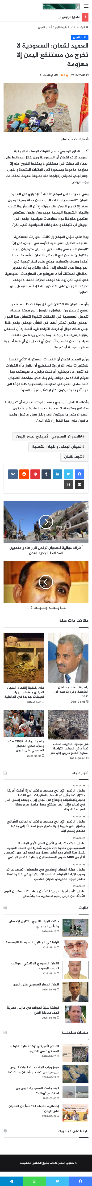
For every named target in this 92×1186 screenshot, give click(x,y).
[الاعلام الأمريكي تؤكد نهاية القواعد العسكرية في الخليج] (75, 1053)
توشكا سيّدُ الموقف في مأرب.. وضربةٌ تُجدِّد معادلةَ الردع (33, 1010)
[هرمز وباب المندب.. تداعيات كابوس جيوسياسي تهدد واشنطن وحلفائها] (75, 1074)
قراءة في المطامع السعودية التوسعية (32, 942)
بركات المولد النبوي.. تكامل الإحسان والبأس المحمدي (34, 924)
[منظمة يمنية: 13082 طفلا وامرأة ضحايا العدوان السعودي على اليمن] (24, 723)
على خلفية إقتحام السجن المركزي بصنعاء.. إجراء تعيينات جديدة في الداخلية (24, 692)
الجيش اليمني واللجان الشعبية (57, 447)
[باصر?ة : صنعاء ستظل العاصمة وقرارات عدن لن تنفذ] (68, 658)
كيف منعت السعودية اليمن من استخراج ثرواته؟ (37, 1091)
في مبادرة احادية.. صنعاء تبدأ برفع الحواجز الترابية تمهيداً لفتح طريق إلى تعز (69, 748)
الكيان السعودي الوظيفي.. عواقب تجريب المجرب (35, 966)
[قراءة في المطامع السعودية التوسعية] (75, 949)
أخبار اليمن (45, 27)
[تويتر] (68, 474)
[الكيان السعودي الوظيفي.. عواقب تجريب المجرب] (75, 970)
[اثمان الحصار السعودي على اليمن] (75, 992)
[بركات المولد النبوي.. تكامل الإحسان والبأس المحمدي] (75, 928)
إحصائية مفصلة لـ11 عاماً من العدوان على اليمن (33, 1108)
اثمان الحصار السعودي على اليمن (36, 984)
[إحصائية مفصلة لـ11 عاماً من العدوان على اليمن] (75, 1113)
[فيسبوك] (79, 474)
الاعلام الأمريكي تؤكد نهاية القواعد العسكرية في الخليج (34, 1049)
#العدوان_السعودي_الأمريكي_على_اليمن (49, 436)
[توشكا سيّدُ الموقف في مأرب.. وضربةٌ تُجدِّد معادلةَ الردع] (75, 1014)
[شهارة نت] (61, 6)
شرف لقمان (73, 457)
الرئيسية (79, 27)
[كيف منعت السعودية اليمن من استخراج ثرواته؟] (75, 1092)
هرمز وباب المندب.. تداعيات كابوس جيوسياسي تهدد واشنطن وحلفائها (33, 1070)
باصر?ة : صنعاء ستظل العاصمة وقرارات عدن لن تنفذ (71, 692)
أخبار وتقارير (62, 27)
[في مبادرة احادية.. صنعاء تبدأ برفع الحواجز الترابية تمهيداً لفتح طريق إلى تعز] (68, 725)
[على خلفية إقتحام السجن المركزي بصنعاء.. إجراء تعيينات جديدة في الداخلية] (24, 658)
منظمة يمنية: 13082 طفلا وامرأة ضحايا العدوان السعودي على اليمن (25, 746)
